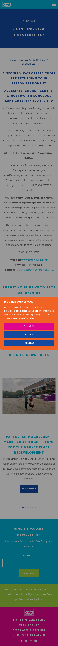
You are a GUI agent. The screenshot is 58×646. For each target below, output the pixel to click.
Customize (29, 334)
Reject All (29, 343)
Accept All (29, 326)
